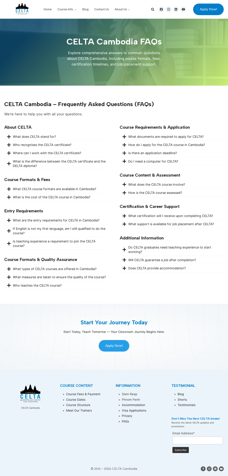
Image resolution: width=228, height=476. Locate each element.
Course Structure (78, 405)
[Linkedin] (176, 9)
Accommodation (133, 405)
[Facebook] (161, 9)
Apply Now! (208, 9)
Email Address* (183, 433)
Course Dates (76, 399)
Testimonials (187, 405)
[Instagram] (169, 9)
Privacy (127, 416)
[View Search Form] (152, 9)
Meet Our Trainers (79, 410)
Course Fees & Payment (83, 394)
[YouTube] (183, 9)
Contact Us (101, 9)
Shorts (182, 399)
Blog (85, 9)
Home (48, 9)
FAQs (125, 421)
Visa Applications (134, 410)
